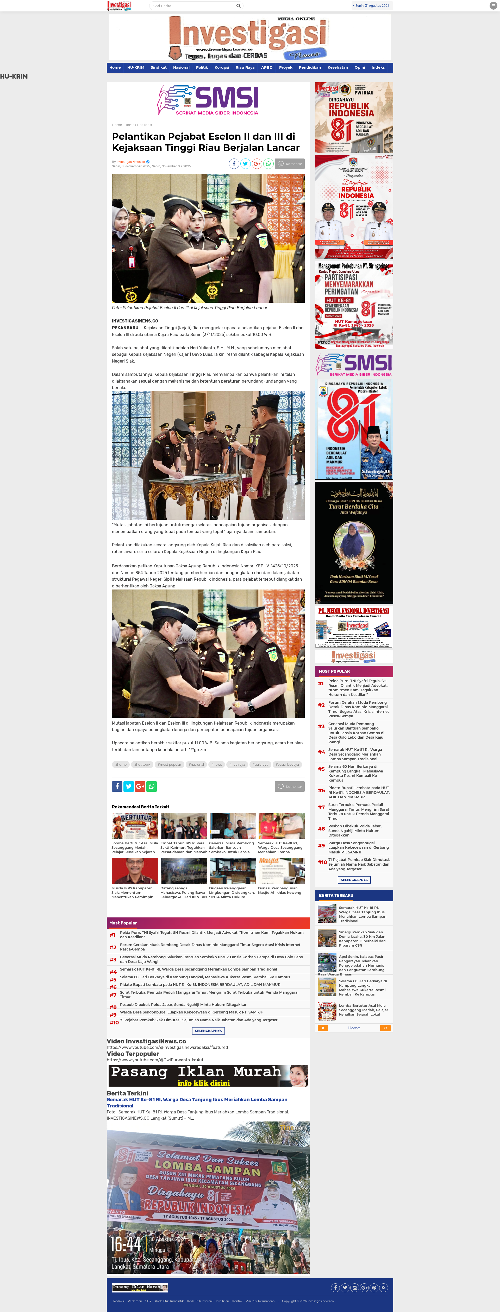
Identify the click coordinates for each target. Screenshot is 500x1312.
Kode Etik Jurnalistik (169, 1301)
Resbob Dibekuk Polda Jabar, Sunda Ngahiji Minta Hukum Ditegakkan (183, 1005)
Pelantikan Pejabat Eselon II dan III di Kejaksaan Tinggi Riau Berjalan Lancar (206, 142)
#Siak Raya (260, 764)
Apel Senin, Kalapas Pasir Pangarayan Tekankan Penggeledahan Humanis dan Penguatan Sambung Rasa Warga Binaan (351, 965)
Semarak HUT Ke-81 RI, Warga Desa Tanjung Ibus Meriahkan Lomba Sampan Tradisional (362, 914)
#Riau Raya (237, 764)
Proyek (285, 67)
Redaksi (118, 1301)
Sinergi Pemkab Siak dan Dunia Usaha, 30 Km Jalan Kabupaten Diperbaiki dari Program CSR (362, 938)
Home (115, 67)
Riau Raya (245, 67)
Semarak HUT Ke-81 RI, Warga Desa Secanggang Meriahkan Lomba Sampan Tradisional (198, 969)
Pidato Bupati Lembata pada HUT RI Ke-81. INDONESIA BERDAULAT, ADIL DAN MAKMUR (200, 985)
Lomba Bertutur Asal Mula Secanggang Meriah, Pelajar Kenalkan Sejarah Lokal (363, 1009)
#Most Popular (169, 764)
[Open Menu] (493, 6)
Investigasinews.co (321, 1301)
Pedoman (135, 1301)
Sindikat (159, 67)
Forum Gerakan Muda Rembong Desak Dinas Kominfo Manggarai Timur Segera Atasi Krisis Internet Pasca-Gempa (210, 947)
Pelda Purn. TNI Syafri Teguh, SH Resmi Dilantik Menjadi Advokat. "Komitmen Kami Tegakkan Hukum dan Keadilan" (212, 934)
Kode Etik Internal (200, 1301)
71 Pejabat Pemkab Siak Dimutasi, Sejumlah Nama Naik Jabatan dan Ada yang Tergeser (199, 1020)
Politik (202, 67)
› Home (128, 125)
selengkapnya (208, 1031)
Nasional (181, 67)
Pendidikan (310, 67)
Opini (360, 67)
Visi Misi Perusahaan (260, 1301)
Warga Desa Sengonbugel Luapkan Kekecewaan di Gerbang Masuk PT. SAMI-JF (191, 1012)
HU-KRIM (135, 67)
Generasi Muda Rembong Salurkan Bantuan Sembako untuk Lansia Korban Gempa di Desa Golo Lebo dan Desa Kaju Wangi (211, 959)
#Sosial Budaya (287, 764)
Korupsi (222, 67)
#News (216, 764)
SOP (148, 1301)
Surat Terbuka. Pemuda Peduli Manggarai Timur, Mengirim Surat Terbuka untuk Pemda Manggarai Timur (209, 994)
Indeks (378, 67)
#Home (121, 764)
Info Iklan (222, 1301)
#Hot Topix (142, 764)
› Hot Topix (143, 125)
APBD (267, 67)
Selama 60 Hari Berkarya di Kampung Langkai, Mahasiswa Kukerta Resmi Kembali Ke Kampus (205, 977)
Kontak (237, 1301)
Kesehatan (338, 67)
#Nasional (196, 764)
